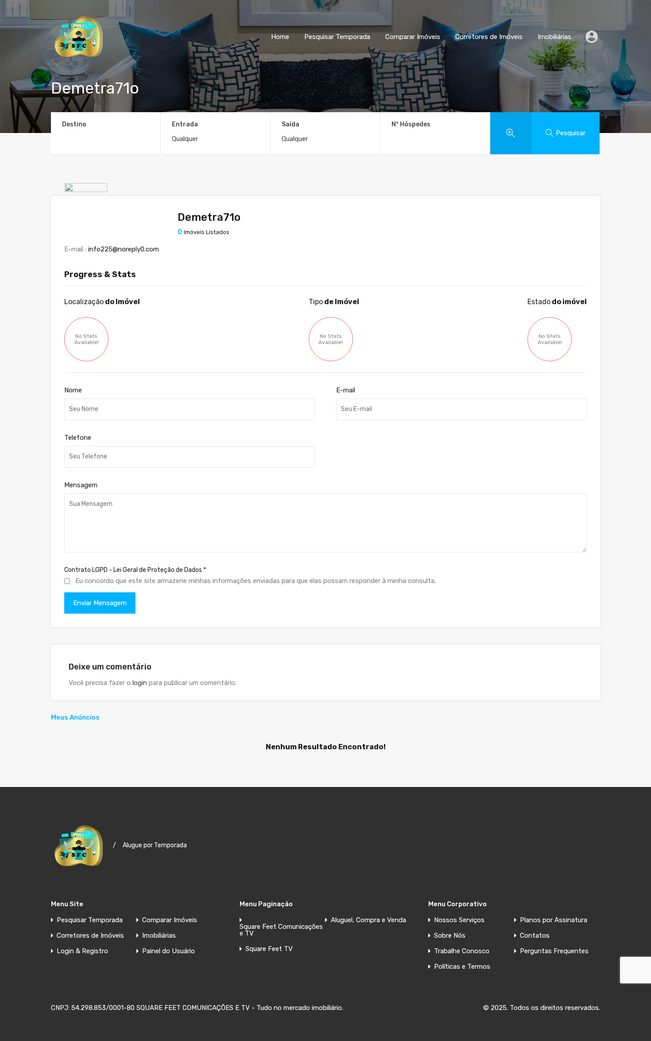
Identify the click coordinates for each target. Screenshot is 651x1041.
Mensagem (80, 485)
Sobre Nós (449, 935)
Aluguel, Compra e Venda (368, 920)
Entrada (185, 124)
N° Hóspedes (410, 124)
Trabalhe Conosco (461, 951)
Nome (73, 390)
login (139, 683)
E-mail (345, 390)
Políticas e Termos (462, 966)
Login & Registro (82, 951)
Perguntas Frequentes (554, 951)
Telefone (77, 438)
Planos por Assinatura (553, 920)
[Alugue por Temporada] (78, 60)
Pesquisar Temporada (337, 37)
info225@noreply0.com (123, 249)
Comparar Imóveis (412, 37)
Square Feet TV (269, 949)
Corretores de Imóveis (489, 37)
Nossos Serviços (459, 920)
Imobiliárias (554, 37)
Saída (290, 124)
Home (280, 37)
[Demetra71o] (86, 222)
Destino (74, 124)
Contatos (535, 935)
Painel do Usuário (168, 951)
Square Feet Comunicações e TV (281, 930)
